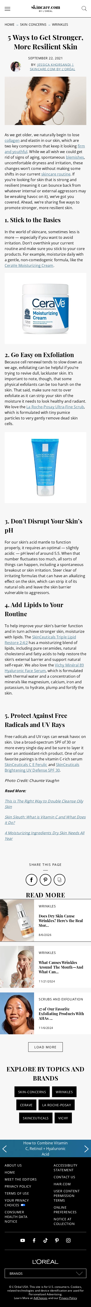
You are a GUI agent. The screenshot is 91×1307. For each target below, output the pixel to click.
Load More (45, 1047)
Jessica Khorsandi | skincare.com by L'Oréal (52, 66)
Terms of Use (17, 1193)
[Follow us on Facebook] (34, 1241)
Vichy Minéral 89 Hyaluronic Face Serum (44, 667)
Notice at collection (64, 1221)
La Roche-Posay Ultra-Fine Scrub (55, 406)
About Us (13, 1165)
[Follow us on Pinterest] (57, 1241)
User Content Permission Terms (67, 1196)
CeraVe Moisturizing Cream (29, 265)
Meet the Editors (21, 1179)
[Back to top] (80, 1296)
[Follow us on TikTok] (45, 1241)
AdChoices (41, 1298)
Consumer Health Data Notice (16, 1217)
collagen (12, 140)
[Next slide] (86, 1149)
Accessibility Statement (65, 1167)
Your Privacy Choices (17, 1202)
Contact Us (64, 1177)
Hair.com (62, 1184)
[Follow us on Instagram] (68, 1241)
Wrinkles (60, 24)
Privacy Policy (18, 1186)
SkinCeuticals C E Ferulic (26, 764)
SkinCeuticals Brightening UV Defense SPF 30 (42, 767)
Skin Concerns (33, 24)
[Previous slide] (4, 1149)
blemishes (75, 157)
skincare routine (55, 174)
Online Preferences (65, 1209)
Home (9, 24)
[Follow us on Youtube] (22, 1241)
